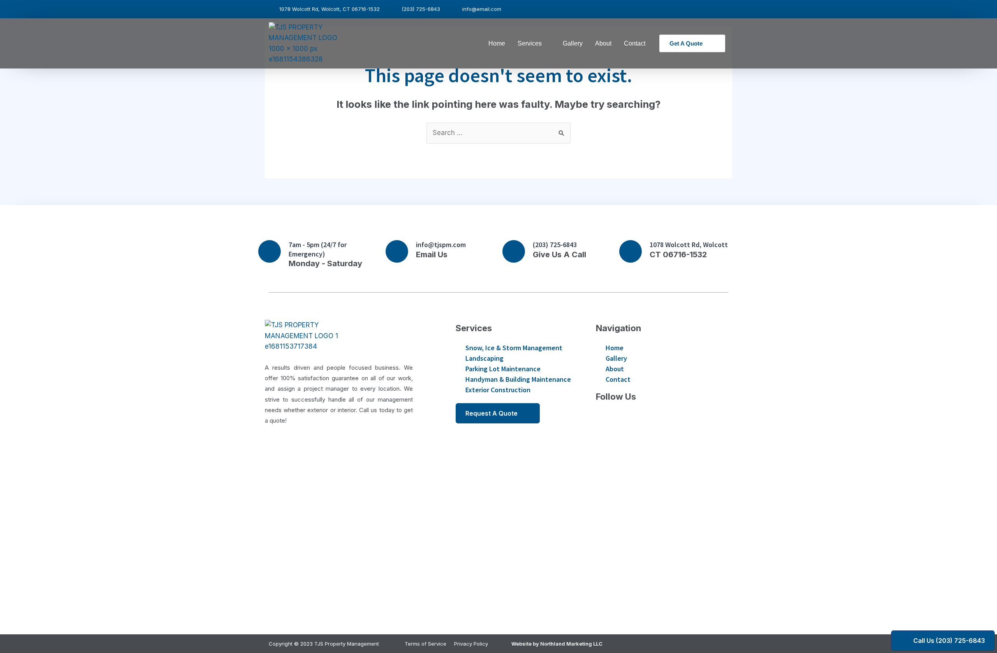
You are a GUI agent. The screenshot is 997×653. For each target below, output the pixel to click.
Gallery (573, 43)
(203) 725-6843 (555, 244)
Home (496, 43)
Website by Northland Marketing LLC (556, 644)
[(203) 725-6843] (513, 251)
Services (530, 43)
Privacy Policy (471, 644)
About (603, 43)
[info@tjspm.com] (397, 251)
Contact (634, 43)
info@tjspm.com (441, 244)
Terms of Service (425, 644)
